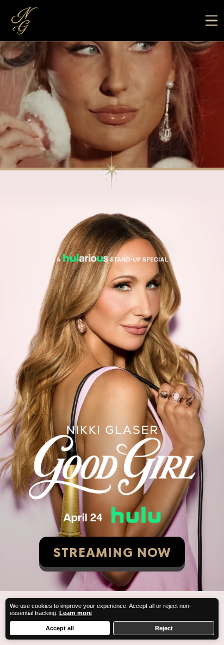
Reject (164, 628)
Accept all (60, 628)
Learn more (75, 613)
